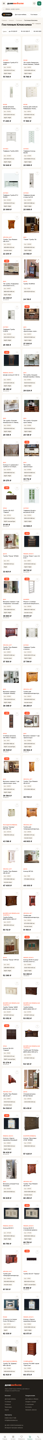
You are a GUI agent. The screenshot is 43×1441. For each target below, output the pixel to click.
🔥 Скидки (7, 14)
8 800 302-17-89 (10, 1418)
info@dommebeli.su (11, 1420)
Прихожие (8, 1407)
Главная (4, 20)
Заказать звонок (31, 1410)
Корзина (29, 1439)
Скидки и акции (30, 1402)
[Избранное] (34, 3)
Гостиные (34, 14)
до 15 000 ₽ (13, 31)
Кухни (7, 1410)
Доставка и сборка (31, 1399)
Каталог (11, 20)
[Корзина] (39, 3)
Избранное (21, 1439)
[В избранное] (17, 40)
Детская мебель (20, 14)
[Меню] (4, 3)
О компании (29, 1404)
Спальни (8, 1404)
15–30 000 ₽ (25, 31)
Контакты (38, 1439)
